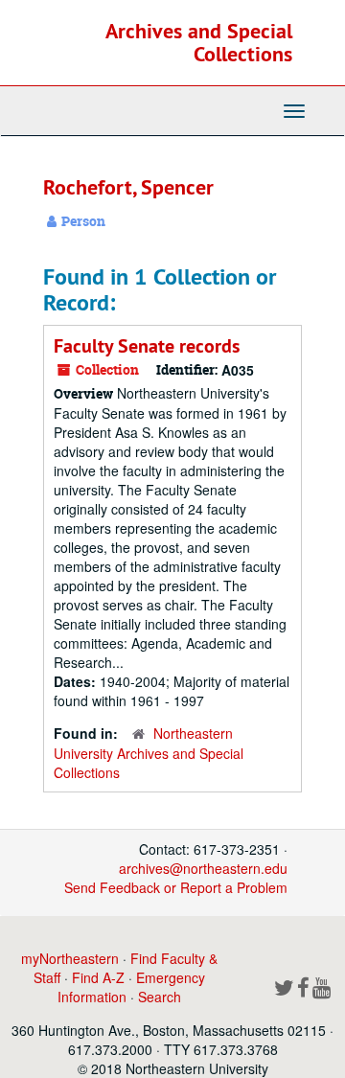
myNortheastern (70, 958)
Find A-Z (98, 977)
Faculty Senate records (147, 345)
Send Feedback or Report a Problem (176, 887)
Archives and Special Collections (198, 42)
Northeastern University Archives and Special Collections (148, 752)
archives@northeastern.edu (203, 868)
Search (159, 996)
